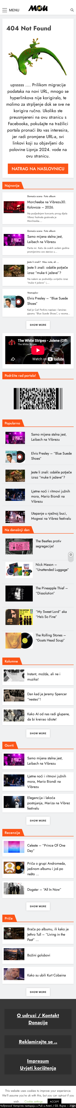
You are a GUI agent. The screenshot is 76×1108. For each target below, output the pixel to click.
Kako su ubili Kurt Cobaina (46, 975)
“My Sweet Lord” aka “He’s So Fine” (51, 614)
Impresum (38, 1060)
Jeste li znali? (34, 262)
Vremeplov (32, 293)
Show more (38, 324)
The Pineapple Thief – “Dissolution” (52, 591)
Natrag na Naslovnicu (38, 169)
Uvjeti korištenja (38, 1067)
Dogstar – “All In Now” (44, 889)
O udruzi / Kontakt (38, 1015)
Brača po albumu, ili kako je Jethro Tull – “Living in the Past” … (48, 934)
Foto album (50, 196)
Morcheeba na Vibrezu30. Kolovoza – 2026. (46, 204)
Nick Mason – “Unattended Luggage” (52, 567)
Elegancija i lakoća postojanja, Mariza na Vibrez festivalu (48, 803)
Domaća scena (34, 196)
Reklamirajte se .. (38, 1041)
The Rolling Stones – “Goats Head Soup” (51, 638)
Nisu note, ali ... (50, 262)
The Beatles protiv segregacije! (48, 544)
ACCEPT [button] (54, 1101)
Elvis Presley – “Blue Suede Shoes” (51, 456)
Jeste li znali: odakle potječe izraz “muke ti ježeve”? (47, 270)
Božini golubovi (38, 955)
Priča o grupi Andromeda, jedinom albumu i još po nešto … (46, 869)
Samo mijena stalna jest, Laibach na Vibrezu (45, 239)
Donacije (38, 1022)
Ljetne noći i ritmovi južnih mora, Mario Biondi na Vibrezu (50, 496)
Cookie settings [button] (34, 1101)
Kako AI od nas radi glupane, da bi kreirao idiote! (48, 716)
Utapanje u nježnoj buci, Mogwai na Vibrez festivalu (51, 516)
